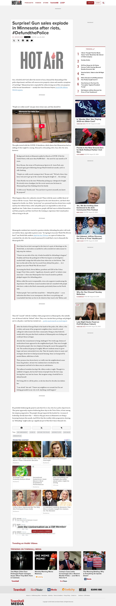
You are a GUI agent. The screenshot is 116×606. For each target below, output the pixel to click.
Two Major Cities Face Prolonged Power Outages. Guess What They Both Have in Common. (22, 575)
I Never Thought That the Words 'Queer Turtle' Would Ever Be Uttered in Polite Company (92, 55)
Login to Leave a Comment (42, 531)
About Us (28, 595)
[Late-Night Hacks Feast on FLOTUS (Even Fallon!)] (90, 311)
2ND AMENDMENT (22, 432)
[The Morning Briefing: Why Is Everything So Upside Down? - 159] (94, 560)
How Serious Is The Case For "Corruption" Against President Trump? (90, 85)
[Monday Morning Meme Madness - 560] (46, 560)
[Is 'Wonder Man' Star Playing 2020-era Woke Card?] (90, 108)
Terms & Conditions (58, 595)
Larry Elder (80, 241)
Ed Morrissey (18, 37)
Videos (38, 3)
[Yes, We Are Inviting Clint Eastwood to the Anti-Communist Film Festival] (90, 195)
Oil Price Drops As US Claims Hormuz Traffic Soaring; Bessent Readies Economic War (91, 67)
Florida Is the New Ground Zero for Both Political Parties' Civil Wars (90, 150)
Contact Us (73, 595)
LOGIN (98, 3)
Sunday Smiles (85, 60)
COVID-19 (32, 432)
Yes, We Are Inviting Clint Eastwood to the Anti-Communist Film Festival (87, 208)
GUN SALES (67, 432)
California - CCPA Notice (84, 595)
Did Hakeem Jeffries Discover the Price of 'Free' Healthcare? (89, 237)
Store (45, 3)
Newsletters (44, 595)
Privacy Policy (67, 595)
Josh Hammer (80, 154)
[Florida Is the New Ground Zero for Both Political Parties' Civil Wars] (90, 137)
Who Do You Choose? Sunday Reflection (89, 293)
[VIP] (63, 3)
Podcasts (29, 3)
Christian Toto (81, 124)
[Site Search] (103, 2)
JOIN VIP (90, 3)
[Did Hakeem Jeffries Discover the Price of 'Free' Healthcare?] (90, 225)
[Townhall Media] (17, 602)
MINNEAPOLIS (17, 436)
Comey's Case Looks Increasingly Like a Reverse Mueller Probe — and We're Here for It (69, 575)
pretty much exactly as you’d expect (55, 321)
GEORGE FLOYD (56, 432)
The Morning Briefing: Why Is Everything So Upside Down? (93, 574)
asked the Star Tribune (40, 235)
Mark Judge (80, 212)
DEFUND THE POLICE (43, 432)
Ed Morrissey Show (36, 595)
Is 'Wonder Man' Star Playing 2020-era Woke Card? (89, 120)
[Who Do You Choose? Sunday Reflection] (90, 281)
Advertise (50, 595)
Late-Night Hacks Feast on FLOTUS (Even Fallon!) (88, 323)
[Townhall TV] (55, 3)
